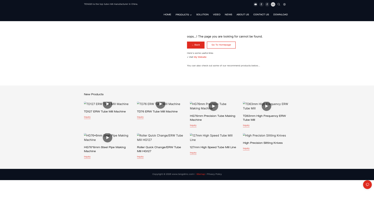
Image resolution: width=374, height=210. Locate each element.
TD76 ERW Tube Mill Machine (157, 112)
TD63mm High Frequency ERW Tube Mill (264, 118)
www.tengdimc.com (183, 174)
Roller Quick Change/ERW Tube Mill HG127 (159, 149)
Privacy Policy (214, 174)
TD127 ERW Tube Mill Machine (105, 112)
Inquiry (87, 117)
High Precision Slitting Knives (263, 143)
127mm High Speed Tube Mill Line (213, 147)
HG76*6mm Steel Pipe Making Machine (105, 149)
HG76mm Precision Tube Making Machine (212, 118)
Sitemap (200, 174)
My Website (200, 57)
